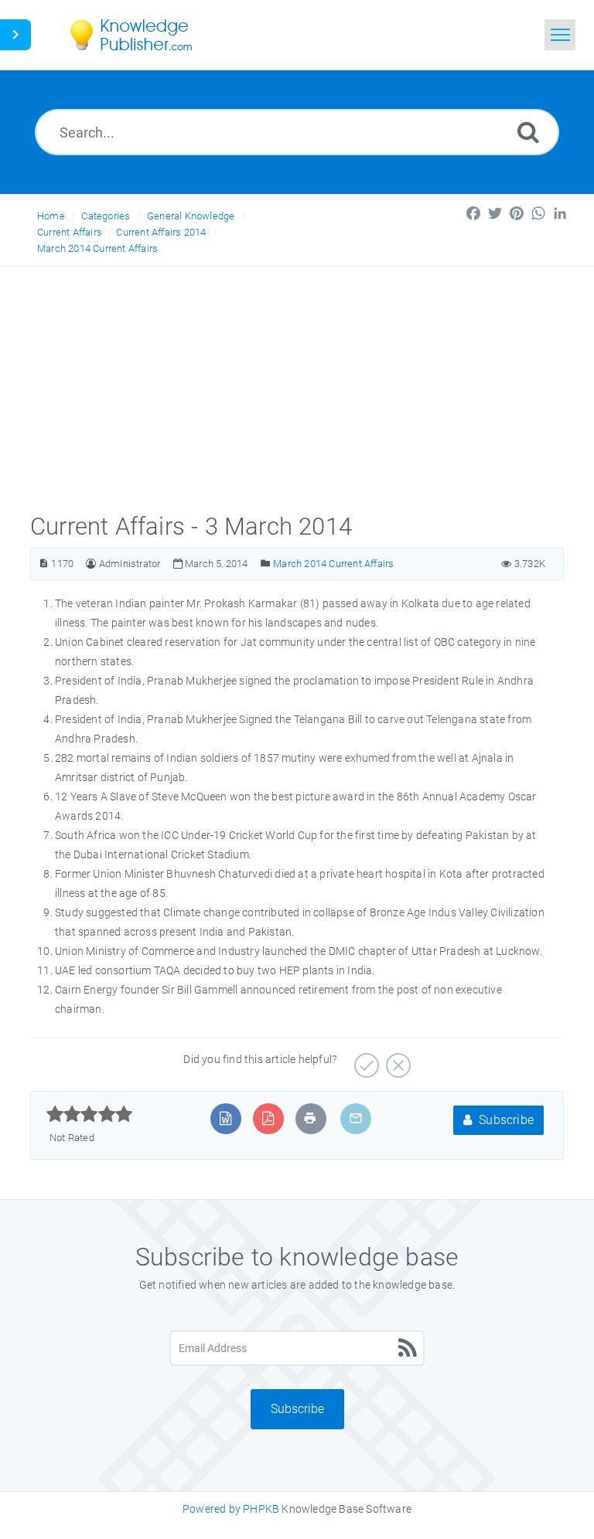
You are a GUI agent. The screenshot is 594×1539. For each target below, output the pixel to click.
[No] (396, 1060)
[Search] (528, 132)
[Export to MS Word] (225, 1118)
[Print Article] (310, 1118)
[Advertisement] (297, 382)
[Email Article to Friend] (356, 1118)
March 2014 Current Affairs (97, 248)
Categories (105, 216)
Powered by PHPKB (231, 1509)
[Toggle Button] (15, 34)
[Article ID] (44, 564)
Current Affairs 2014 (161, 232)
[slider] (89, 1114)
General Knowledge (190, 216)
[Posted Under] (266, 564)
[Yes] (364, 1060)
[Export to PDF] (268, 1118)
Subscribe (505, 1120)
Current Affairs (69, 232)
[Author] (91, 564)
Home (51, 216)
